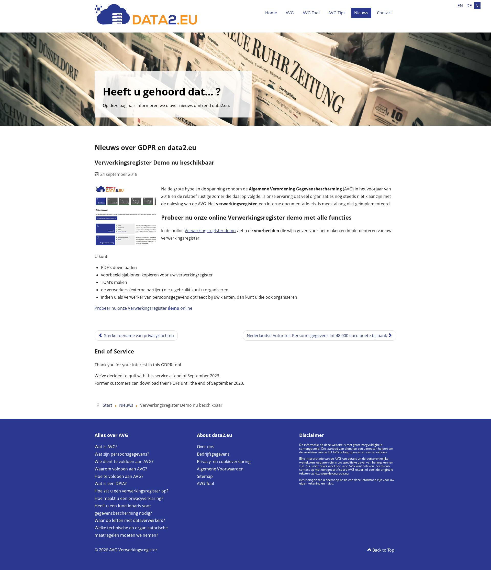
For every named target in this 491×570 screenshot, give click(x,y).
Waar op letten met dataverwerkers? (130, 520)
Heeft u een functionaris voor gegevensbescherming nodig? (123, 509)
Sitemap (205, 476)
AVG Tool (311, 13)
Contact (384, 13)
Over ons (205, 446)
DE (469, 5)
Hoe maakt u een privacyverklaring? (129, 498)
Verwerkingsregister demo (210, 230)
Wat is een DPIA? (111, 483)
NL (478, 5)
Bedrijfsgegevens (213, 454)
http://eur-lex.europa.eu (332, 473)
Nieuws (361, 13)
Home (271, 13)
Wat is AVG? (106, 446)
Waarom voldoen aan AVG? (121, 469)
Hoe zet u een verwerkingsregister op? (131, 491)
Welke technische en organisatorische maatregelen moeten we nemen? (131, 531)
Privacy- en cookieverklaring (224, 461)
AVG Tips (336, 13)
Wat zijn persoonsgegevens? (122, 454)
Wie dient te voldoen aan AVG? (124, 461)
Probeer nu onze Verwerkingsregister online (143, 308)
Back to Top (382, 550)
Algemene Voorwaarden (220, 469)
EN (460, 5)
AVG (290, 13)
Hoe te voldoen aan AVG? (119, 476)
